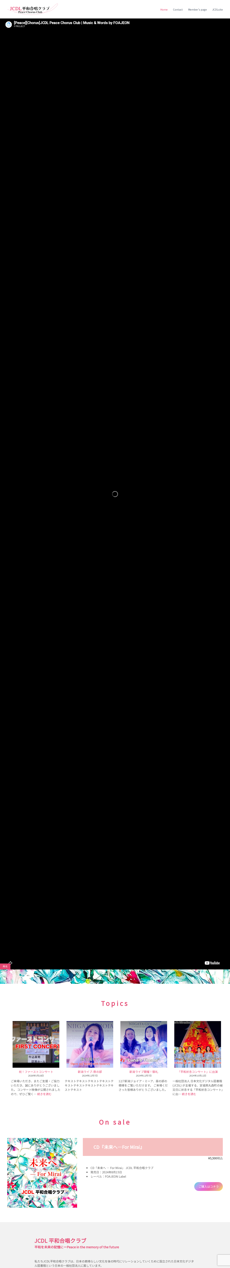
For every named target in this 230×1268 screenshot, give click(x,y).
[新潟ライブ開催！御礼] (144, 1044)
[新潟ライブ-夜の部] (90, 1044)
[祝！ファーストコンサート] (36, 1044)
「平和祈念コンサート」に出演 (198, 1071)
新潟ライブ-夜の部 (90, 1071)
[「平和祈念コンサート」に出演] (197, 1044)
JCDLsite (217, 9)
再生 (5, 966)
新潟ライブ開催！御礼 (143, 1071)
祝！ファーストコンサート (36, 1071)
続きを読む (44, 1094)
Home (164, 9)
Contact (178, 9)
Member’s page (197, 9)
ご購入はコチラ (209, 1186)
